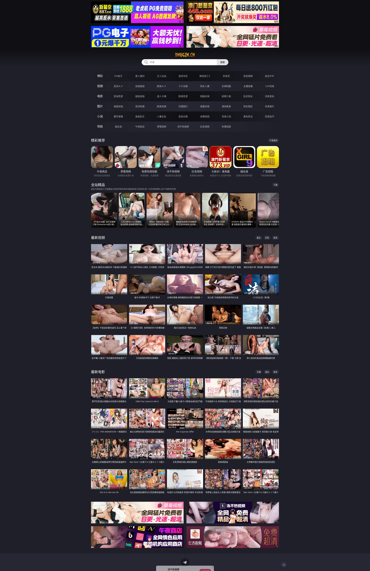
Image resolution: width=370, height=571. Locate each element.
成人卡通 (161, 96)
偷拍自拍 (140, 96)
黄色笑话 (248, 116)
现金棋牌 (248, 76)
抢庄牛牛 (269, 76)
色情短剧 (226, 126)
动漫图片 (183, 106)
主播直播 (248, 86)
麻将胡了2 (204, 76)
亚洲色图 (140, 106)
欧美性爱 (183, 96)
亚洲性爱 (118, 96)
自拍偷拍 (140, 86)
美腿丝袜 (204, 106)
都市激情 (118, 116)
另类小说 (226, 116)
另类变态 (269, 96)
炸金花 (226, 76)
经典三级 (226, 96)
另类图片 (269, 106)
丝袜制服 (226, 86)
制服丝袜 (204, 96)
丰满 (259, 372)
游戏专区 (183, 76)
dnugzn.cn (185, 55)
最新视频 (98, 237)
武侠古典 (183, 116)
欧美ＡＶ (161, 86)
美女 (259, 237)
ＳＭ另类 (269, 86)
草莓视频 (161, 126)
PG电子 (118, 76)
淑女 (267, 372)
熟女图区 (248, 106)
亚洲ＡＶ (118, 86)
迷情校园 (204, 116)
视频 (100, 86)
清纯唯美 (226, 106)
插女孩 (118, 126)
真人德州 (140, 76)
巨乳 (267, 237)
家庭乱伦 (140, 116)
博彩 (100, 76)
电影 (100, 96)
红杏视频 (204, 126)
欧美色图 (161, 106)
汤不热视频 (183, 126)
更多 (275, 237)
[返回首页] (283, 564)
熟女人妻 (204, 86)
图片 (100, 106)
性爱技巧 (269, 116)
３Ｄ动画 (183, 86)
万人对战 (161, 76)
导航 (100, 126)
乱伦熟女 (248, 96)
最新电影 (98, 371)
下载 (275, 184)
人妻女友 (161, 116)
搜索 (222, 62)
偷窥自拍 (118, 106)
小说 (100, 116)
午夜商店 (140, 126)
